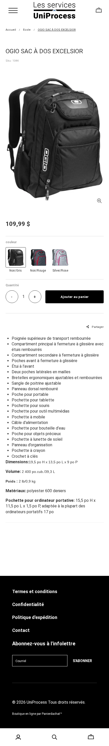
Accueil (11, 29)
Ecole (27, 29)
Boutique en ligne (24, 714)
